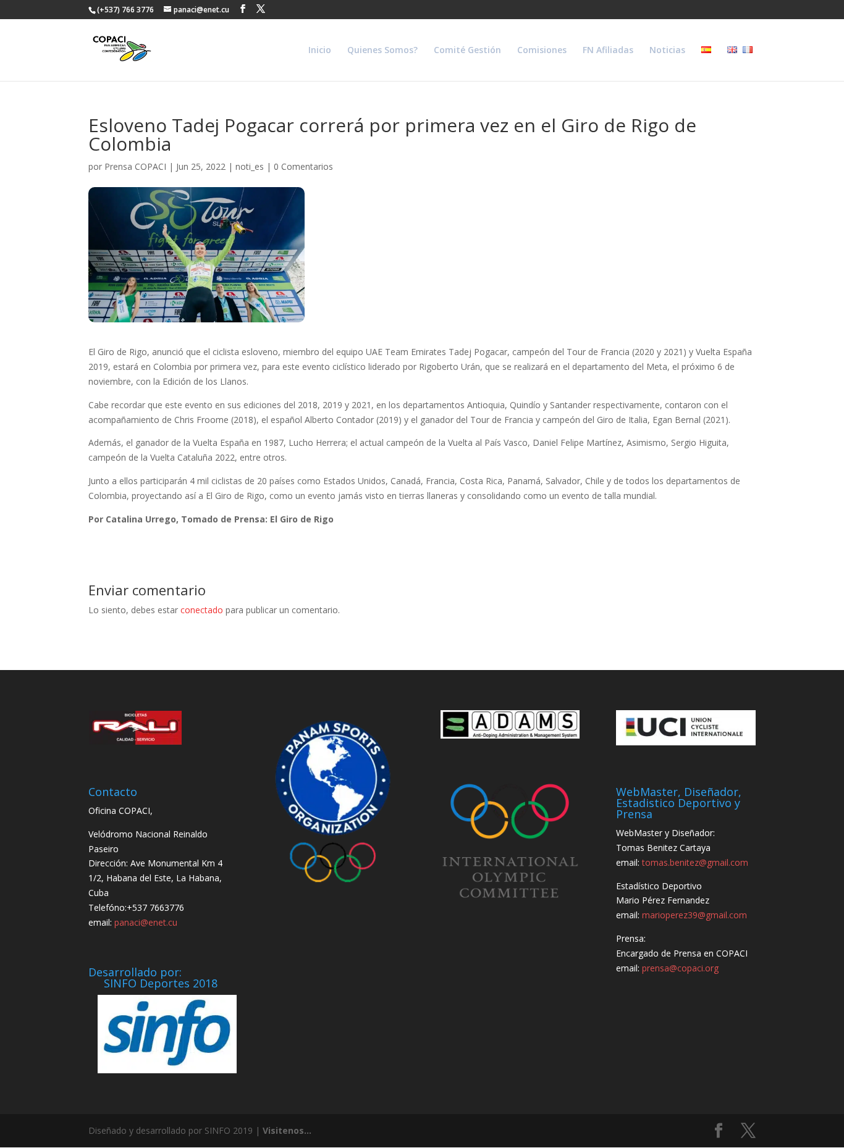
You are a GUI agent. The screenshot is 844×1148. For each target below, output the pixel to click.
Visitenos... (287, 1130)
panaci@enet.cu (145, 922)
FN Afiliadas (608, 51)
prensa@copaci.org (680, 968)
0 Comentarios (303, 166)
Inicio (319, 51)
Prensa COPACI (135, 166)
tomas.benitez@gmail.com (695, 862)
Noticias (667, 51)
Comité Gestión (467, 51)
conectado (201, 610)
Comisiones (542, 51)
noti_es (249, 166)
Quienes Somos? (382, 51)
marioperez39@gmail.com (694, 915)
